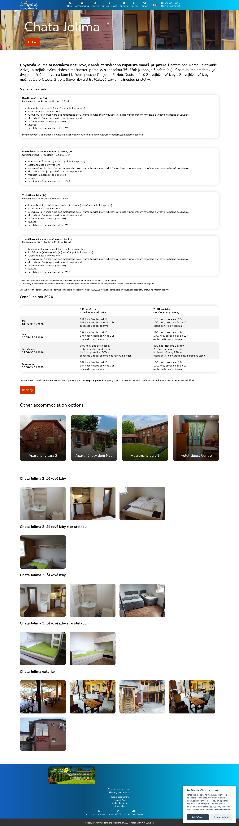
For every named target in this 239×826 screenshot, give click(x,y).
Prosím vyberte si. (223, 810)
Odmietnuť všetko (221, 817)
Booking (32, 42)
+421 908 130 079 (121, 789)
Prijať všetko (197, 817)
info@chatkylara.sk (120, 792)
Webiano (117, 822)
